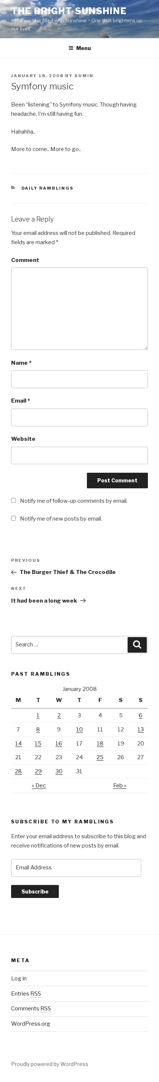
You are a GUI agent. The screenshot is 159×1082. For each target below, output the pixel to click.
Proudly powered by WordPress (49, 1064)
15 (38, 743)
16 (58, 743)
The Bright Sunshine (68, 11)
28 (18, 771)
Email (20, 400)
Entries (26, 993)
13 (141, 729)
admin (84, 75)
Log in (19, 978)
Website (23, 439)
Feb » (119, 785)
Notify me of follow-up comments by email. (74, 501)
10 (79, 729)
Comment (25, 260)
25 (100, 757)
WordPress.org (30, 1023)
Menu (83, 48)
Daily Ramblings (47, 188)
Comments (31, 1008)
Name (21, 363)
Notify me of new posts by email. (61, 518)
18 (100, 743)
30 (58, 771)
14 (18, 743)
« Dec (39, 785)
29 (38, 771)
